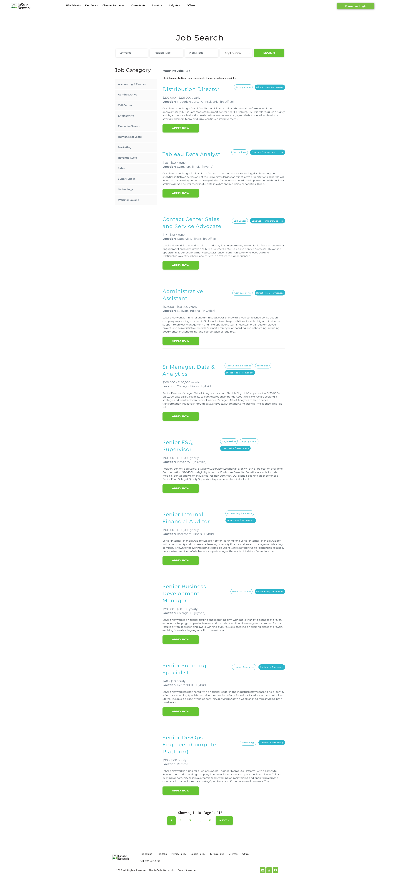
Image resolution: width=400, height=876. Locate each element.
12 (210, 820)
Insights (173, 5)
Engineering (126, 115)
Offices (191, 5)
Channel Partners (112, 5)
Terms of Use (217, 853)
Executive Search (129, 126)
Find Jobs (90, 5)
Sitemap (233, 853)
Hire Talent (72, 5)
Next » (224, 820)
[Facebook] (275, 870)
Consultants (138, 5)
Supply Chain (126, 178)
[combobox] (166, 53)
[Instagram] (269, 870)
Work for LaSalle (128, 199)
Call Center (125, 105)
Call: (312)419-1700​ (150, 861)
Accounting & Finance (132, 84)
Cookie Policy (198, 853)
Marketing (124, 147)
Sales (121, 168)
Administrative (127, 94)
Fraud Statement (188, 870)
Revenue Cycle (127, 157)
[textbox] (171, 53)
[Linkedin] (262, 870)
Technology (125, 189)
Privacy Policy (178, 853)
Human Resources (130, 136)
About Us (157, 5)
